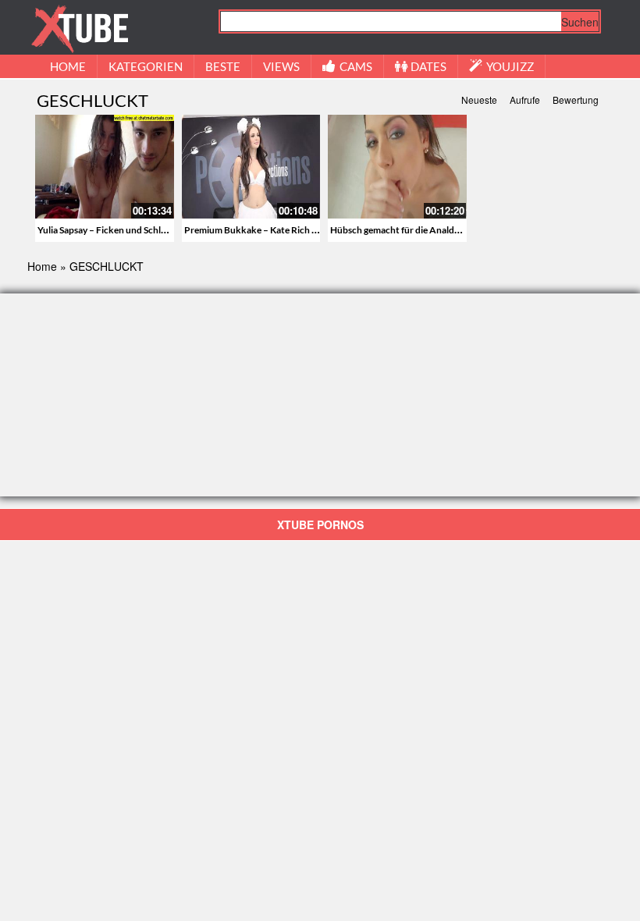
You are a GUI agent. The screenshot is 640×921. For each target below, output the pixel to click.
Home (42, 266)
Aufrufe (525, 99)
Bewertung (576, 99)
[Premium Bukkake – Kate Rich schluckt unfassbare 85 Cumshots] (251, 167)
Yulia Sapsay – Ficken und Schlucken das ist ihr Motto (146, 230)
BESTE (222, 66)
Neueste (479, 99)
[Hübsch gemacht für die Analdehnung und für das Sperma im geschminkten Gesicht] (397, 167)
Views (281, 66)
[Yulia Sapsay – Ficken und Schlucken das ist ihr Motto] (104, 167)
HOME (68, 66)
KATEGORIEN (145, 66)
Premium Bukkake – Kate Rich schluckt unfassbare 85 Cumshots (317, 230)
